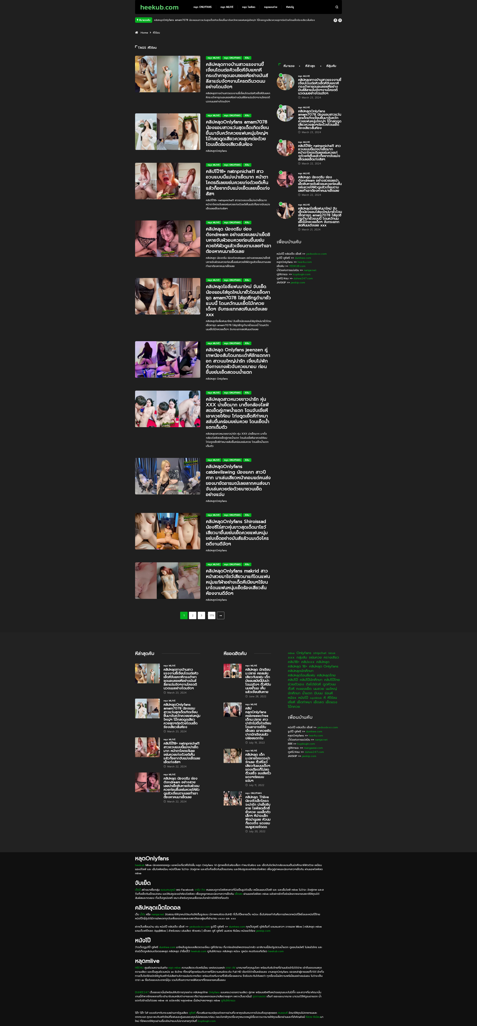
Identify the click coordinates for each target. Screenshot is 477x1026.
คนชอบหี (283, 1013)
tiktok (331, 653)
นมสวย (318, 689)
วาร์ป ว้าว (200, 890)
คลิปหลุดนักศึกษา (300, 671)
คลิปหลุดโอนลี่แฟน (301, 675)
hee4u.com (305, 262)
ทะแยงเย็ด (304, 689)
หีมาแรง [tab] (289, 66)
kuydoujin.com (301, 274)
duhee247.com (303, 278)
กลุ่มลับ (301, 657)
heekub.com (198, 951)
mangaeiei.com (313, 748)
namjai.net (310, 270)
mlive (291, 653)
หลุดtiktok (316, 698)
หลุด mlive (227, 7)
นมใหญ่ (331, 689)
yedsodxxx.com (316, 254)
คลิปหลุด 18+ (297, 666)
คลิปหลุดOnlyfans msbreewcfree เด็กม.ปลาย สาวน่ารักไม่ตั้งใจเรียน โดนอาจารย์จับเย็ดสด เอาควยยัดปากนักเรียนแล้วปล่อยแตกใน (258, 723)
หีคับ (247, 57)
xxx (291, 657)
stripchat (319, 653)
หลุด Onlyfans (203, 7)
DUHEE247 (142, 992)
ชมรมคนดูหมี (168, 890)
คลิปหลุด (322, 662)
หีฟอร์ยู (290, 7)
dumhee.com (303, 258)
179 (212, 616)
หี (325, 698)
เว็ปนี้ (138, 890)
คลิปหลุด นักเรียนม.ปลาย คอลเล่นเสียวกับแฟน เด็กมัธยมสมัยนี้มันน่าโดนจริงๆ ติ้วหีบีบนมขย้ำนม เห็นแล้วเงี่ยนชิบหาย (258, 681)
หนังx (292, 698)
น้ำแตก (307, 693)
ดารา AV (231, 968)
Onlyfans (303, 653)
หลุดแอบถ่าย (270, 7)
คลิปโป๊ (293, 680)
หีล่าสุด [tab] (310, 66)
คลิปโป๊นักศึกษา (311, 680)
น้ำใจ (142, 914)
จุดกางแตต (259, 996)
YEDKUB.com (297, 266)
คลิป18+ (293, 662)
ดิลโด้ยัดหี (313, 684)
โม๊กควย (294, 707)
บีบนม (318, 693)
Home (144, 33)
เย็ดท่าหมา (304, 702)
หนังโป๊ (303, 698)
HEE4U (139, 968)
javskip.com (298, 283)
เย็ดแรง (331, 702)
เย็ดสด (319, 702)
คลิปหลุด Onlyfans (323, 666)
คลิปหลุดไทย (326, 675)
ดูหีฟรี (192, 1013)
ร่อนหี (329, 693)
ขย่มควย (315, 657)
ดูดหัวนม (329, 684)
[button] (335, 20)
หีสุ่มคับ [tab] (331, 66)
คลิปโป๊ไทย (332, 680)
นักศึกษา (294, 693)
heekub (140, 865)
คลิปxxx (308, 662)
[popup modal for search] (337, 7)
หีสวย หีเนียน (313, 1017)
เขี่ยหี (291, 702)
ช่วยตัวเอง (296, 684)
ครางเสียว (331, 657)
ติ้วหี (291, 689)
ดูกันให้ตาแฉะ (228, 1001)
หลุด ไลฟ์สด (248, 7)
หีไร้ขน (332, 698)
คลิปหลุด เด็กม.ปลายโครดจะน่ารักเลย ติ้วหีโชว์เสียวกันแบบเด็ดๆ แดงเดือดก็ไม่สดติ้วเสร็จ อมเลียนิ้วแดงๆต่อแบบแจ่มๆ (258, 767)
